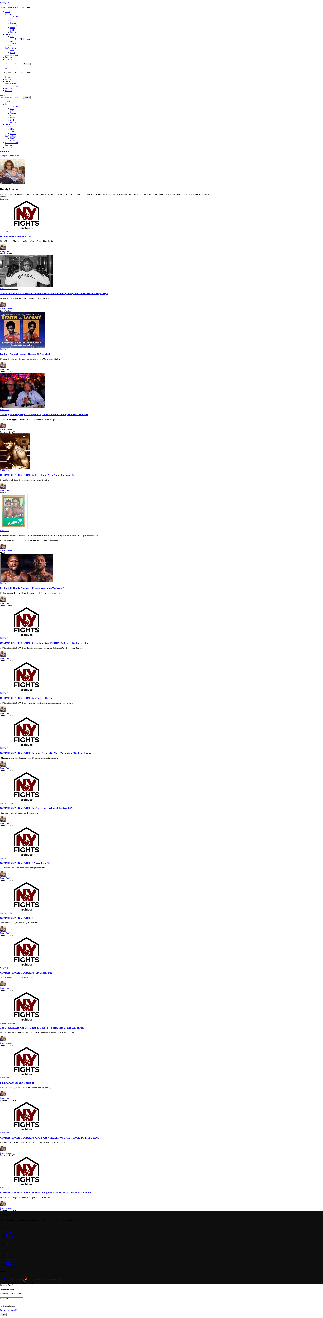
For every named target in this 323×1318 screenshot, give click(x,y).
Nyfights (3, 156)
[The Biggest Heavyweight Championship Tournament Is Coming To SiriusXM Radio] (22, 407)
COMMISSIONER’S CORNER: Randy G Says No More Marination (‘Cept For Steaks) (45, 753)
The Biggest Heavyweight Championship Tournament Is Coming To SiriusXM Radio (44, 414)
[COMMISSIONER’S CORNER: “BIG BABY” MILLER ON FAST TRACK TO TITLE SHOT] (26, 1130)
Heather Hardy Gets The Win (15, 236)
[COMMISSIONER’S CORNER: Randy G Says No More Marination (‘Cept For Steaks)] (26, 746)
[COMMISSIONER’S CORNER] (26, 911)
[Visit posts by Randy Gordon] (3, 249)
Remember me (9, 1306)
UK (16, 289)
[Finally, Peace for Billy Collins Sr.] (26, 1075)
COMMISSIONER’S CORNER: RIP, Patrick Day (26, 972)
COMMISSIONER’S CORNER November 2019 (25, 863)
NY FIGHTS (5, 3)
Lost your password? (8, 1310)
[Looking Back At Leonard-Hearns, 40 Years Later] (22, 347)
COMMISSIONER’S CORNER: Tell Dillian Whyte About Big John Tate (37, 475)
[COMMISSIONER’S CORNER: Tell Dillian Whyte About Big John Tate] (15, 468)
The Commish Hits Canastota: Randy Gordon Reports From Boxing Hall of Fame (42, 1027)
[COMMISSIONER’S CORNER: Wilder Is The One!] (26, 691)
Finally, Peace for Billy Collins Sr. (17, 1082)
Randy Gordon (6, 251)
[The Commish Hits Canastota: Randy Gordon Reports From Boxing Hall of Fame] (26, 1021)
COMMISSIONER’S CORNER (17, 918)
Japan (11, 803)
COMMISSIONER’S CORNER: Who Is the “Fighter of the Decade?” (36, 808)
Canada (12, 289)
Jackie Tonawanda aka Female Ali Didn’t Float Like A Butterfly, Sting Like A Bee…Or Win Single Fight (54, 293)
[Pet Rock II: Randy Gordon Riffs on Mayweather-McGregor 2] (26, 581)
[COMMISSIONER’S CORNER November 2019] (26, 856)
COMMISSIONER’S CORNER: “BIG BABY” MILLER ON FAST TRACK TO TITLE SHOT (50, 1137)
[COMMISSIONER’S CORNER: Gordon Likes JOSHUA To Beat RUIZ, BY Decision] (26, 636)
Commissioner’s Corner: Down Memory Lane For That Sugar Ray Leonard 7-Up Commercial (49, 535)
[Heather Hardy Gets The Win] (26, 229)
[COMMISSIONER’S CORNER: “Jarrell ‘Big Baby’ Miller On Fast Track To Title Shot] (26, 1185)
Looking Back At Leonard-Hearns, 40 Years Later (26, 354)
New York (4, 231)
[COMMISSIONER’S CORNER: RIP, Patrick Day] (26, 966)
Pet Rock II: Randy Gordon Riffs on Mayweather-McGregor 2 (32, 588)
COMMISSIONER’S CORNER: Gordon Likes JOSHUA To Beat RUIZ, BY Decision (44, 643)
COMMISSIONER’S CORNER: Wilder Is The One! (27, 698)
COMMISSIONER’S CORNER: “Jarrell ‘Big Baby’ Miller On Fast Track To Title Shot (45, 1192)
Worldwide (4, 289)
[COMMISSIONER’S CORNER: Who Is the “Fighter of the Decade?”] (26, 801)
